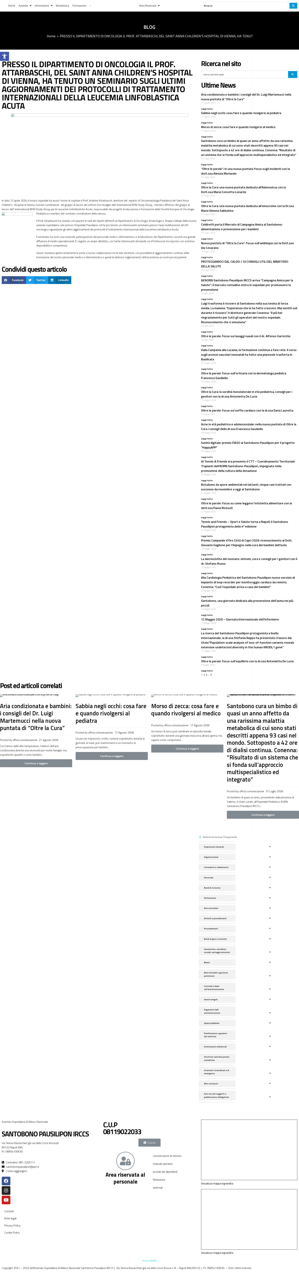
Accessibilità (149, 1260)
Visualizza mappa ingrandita (217, 1183)
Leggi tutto (207, 108)
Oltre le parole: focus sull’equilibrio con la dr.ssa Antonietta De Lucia (247, 661)
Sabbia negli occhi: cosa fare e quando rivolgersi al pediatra (241, 113)
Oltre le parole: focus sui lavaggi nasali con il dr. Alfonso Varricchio (246, 336)
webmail (157, 1187)
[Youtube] (6, 1200)
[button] (4, 56)
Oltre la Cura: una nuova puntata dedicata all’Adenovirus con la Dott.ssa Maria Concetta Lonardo (243, 189)
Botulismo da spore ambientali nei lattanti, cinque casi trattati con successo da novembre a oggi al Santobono (246, 487)
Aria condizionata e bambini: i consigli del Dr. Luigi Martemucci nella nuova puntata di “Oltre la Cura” (36, 716)
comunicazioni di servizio (167, 1156)
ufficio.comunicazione (25, 740)
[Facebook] (6, 1181)
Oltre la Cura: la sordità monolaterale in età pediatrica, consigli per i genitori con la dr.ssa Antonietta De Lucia (246, 394)
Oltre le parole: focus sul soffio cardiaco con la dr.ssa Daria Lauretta (247, 410)
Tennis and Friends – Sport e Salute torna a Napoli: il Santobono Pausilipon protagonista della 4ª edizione (244, 524)
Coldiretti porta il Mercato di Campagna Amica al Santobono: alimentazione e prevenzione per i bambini (241, 226)
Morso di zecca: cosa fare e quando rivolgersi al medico (238, 127)
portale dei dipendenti (165, 1172)
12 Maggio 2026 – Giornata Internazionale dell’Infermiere (240, 619)
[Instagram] (6, 1190)
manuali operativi (163, 1164)
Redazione (159, 1180)
